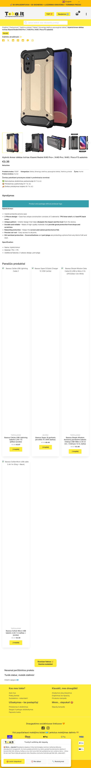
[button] (49, 14)
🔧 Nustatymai (58, 761)
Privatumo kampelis (59, 698)
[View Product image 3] (56, 143)
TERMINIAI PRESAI (73, 5)
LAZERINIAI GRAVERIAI (54, 5)
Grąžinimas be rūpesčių (60, 696)
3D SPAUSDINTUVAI (21, 5)
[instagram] (48, 728)
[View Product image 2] (34, 143)
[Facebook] (3, 40)
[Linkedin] (13, 40)
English (68, 2)
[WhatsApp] (33, 40)
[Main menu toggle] (86, 14)
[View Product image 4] (78, 143)
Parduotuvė (14, 27)
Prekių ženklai (14, 696)
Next (88, 142)
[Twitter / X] (8, 40)
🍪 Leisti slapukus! (14, 761)
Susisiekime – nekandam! (18, 698)
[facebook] (43, 728)
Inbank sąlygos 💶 (11, 680)
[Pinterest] (18, 40)
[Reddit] (23, 40)
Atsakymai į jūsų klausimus (62, 693)
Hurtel (5, 33)
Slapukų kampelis (58, 707)
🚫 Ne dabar (36, 761)
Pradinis (5, 27)
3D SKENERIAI (37, 5)
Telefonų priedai (26, 27)
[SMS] (28, 40)
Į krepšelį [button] (16, 449)
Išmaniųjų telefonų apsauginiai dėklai (52, 27)
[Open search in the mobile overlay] (45, 22)
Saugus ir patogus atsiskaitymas (21, 710)
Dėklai (35, 27)
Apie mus (12, 693)
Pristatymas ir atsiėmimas (18, 707)
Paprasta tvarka (15, 712)
